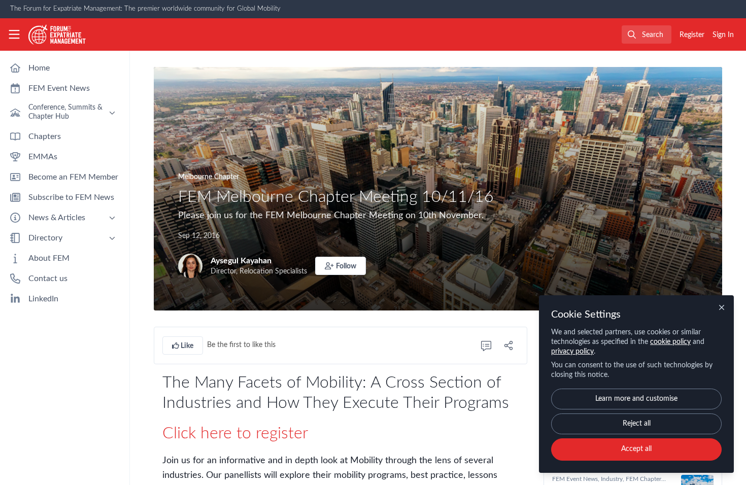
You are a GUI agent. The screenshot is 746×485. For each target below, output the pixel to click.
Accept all (636, 449)
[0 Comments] (486, 345)
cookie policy (670, 341)
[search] (646, 34)
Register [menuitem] (692, 35)
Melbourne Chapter (208, 177)
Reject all (637, 423)
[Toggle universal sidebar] (14, 34)
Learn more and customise (636, 398)
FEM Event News (575, 479)
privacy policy (572, 351)
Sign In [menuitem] (723, 35)
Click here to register (235, 433)
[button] (340, 266)
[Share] (508, 345)
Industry (612, 479)
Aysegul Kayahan (241, 261)
